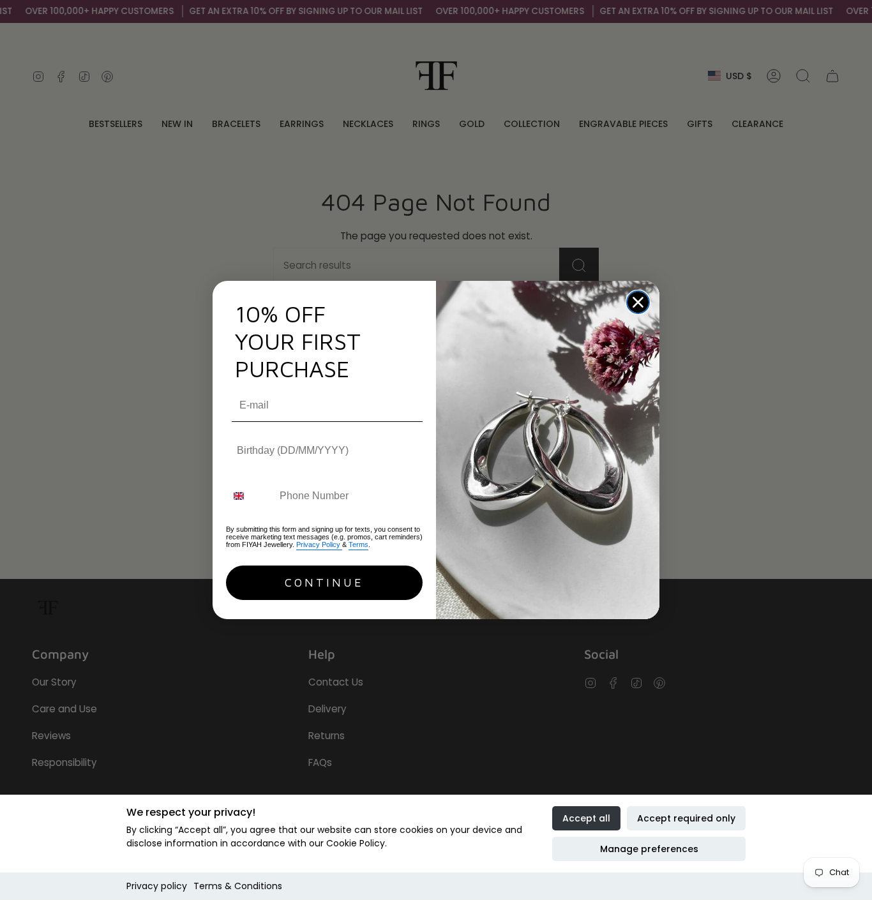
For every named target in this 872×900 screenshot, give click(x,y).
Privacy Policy (319, 544)
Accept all (586, 818)
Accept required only (686, 818)
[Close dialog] (638, 302)
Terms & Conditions (237, 886)
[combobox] (250, 496)
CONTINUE (324, 582)
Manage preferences (649, 849)
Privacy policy (156, 886)
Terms (358, 544)
